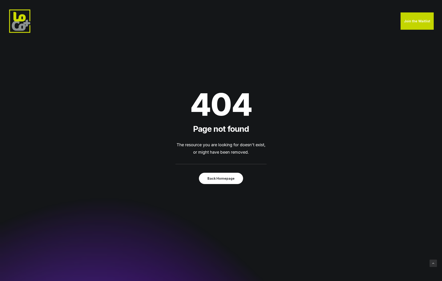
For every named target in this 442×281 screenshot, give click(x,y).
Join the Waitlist (417, 21)
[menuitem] (417, 21)
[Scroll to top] (433, 263)
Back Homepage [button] (221, 178)
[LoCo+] (19, 21)
